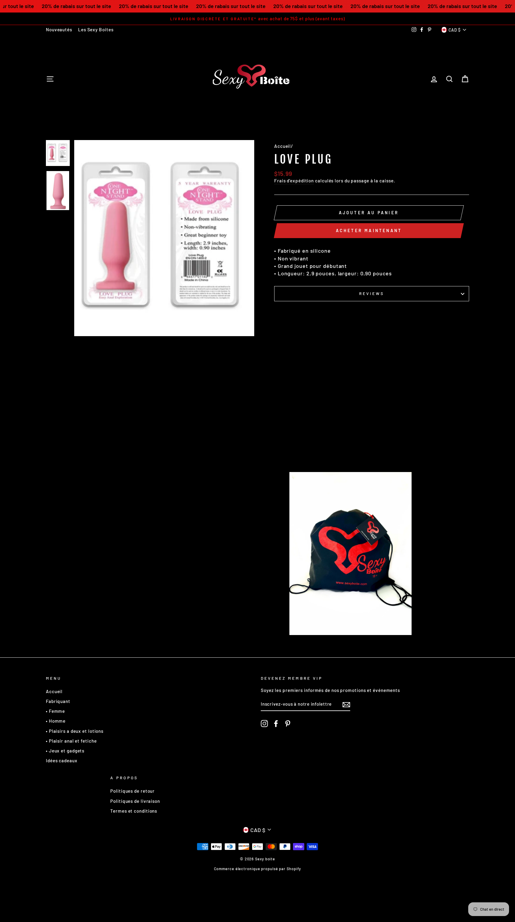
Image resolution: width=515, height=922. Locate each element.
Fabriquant (58, 701)
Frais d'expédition (294, 180)
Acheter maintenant (369, 230)
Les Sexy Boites (96, 29)
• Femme (55, 711)
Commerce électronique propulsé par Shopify (257, 868)
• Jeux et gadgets (65, 750)
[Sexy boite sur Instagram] (264, 723)
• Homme (56, 721)
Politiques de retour (132, 791)
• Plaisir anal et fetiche (71, 741)
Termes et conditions (133, 811)
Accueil (282, 146)
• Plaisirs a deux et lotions (74, 731)
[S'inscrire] (346, 704)
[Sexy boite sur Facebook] (276, 723)
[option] (257, 18)
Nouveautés (59, 29)
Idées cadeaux (61, 760)
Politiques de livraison (135, 801)
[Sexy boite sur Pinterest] (287, 723)
